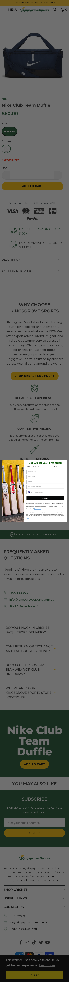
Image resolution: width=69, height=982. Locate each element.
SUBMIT (45, 498)
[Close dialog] (64, 462)
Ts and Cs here (37, 509)
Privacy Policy (58, 517)
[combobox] (30, 492)
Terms (27, 518)
